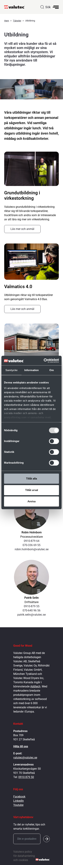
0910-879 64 (31, 541)
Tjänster (17, 20)
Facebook (19, 796)
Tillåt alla (31, 478)
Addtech (35, 686)
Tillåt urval (31, 490)
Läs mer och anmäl (22, 229)
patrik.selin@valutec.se (31, 614)
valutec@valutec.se (25, 757)
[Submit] (46, 839)
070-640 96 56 (31, 610)
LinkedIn (18, 800)
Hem (6, 20)
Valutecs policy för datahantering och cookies (24, 856)
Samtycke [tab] (11, 370)
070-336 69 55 (31, 545)
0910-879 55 (31, 606)
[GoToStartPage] (15, 7)
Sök (48, 7)
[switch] (54, 441)
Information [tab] (31, 370)
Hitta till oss (20, 746)
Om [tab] (51, 370)
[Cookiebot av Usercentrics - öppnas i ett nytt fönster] (44, 360)
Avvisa (31, 501)
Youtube (18, 805)
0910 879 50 (26, 777)
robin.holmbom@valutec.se (31, 549)
